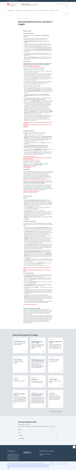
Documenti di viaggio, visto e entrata (38, 67)
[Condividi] (68, 14)
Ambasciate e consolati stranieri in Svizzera (31, 65)
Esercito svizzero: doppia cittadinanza (30, 192)
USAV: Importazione (27, 167)
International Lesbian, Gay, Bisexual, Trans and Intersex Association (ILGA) (37, 179)
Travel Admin (25, 36)
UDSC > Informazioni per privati (29, 166)
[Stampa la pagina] (66, 14)
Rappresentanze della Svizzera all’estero (45, 454)
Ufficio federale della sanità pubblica (30, 304)
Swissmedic (25, 126)
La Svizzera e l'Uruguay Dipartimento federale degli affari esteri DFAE (29, 4)
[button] (11, 10)
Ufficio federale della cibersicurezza (29, 156)
